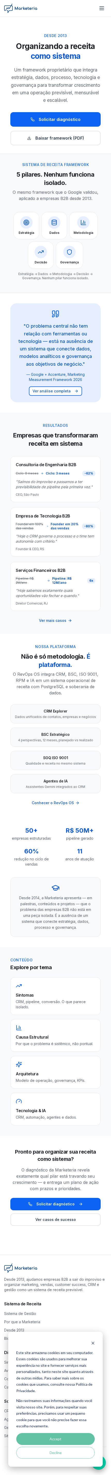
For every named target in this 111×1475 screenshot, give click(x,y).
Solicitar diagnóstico (60, 119)
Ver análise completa (52, 391)
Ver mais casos (52, 620)
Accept (55, 1439)
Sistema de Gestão (20, 1313)
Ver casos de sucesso (55, 1219)
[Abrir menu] (102, 8)
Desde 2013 (14, 1330)
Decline (56, 1452)
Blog (8, 1338)
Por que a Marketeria (22, 1322)
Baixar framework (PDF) (59, 138)
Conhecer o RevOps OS (53, 803)
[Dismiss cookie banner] (93, 1343)
